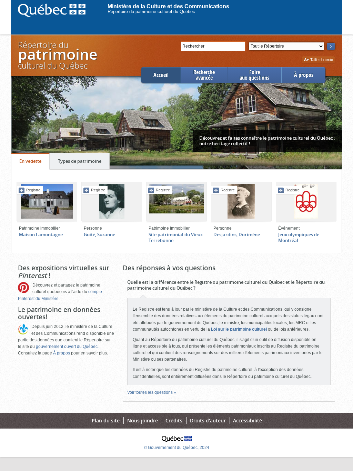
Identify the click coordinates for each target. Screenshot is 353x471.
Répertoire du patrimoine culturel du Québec (151, 11)
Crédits (173, 420)
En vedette (34, 164)
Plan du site (106, 420)
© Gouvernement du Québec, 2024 (176, 447)
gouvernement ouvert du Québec (67, 346)
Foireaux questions (254, 75)
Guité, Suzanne (99, 234)
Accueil (161, 75)
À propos (303, 75)
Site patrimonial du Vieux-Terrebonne (176, 237)
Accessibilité (247, 420)
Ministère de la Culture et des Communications (168, 6)
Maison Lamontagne (41, 234)
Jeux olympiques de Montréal (298, 237)
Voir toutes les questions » (151, 392)
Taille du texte (321, 60)
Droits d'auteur (208, 420)
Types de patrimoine (84, 164)
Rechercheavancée (204, 75)
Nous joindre (142, 420)
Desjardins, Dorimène (236, 234)
